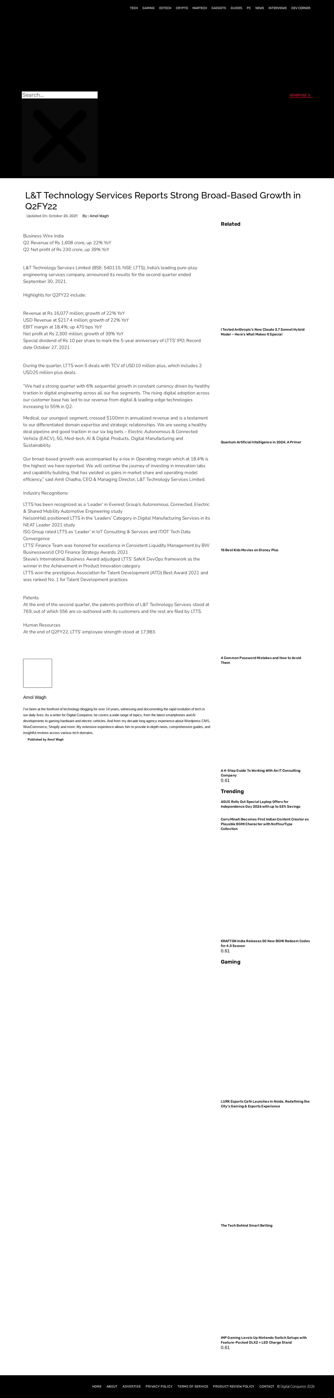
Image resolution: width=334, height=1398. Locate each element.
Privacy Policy (159, 1386)
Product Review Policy (233, 1386)
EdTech (165, 8)
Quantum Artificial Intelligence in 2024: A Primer (261, 442)
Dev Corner (300, 8)
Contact (266, 1386)
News (259, 8)
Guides (236, 8)
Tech (134, 8)
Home (97, 1386)
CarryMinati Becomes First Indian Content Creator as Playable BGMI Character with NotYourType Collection (265, 824)
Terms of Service (192, 1386)
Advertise (131, 1386)
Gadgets (219, 8)
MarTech (199, 8)
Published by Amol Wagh (46, 739)
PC (249, 8)
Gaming (148, 8)
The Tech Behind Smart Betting (247, 1225)
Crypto (182, 8)
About (112, 1386)
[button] (60, 52)
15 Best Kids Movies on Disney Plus (250, 550)
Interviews (278, 8)
